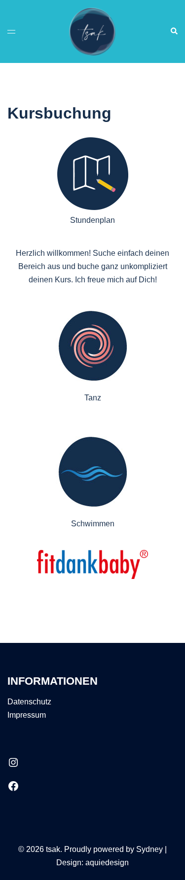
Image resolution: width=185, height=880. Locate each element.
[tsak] (92, 31)
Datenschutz (29, 702)
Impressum (26, 715)
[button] (174, 31)
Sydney (149, 849)
